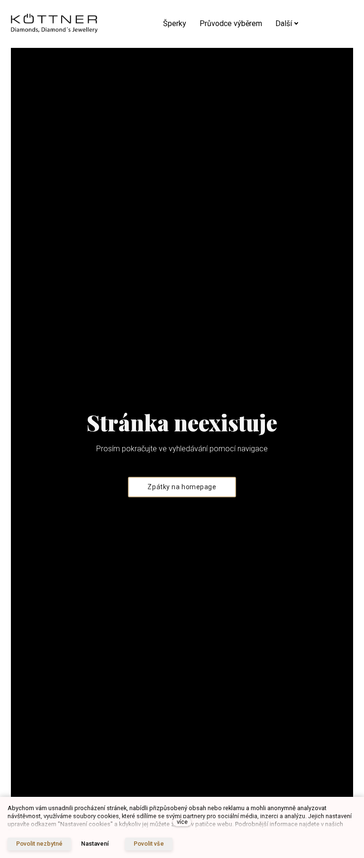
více (182, 821)
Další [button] (283, 23)
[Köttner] (54, 24)
